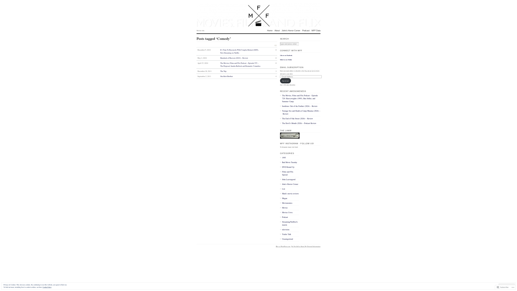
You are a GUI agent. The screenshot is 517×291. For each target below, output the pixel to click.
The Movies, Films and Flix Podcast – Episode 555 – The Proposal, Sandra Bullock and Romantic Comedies (237, 64)
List (283, 189)
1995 (284, 157)
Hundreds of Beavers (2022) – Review (237, 58)
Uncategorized (287, 239)
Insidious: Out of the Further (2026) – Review (299, 106)
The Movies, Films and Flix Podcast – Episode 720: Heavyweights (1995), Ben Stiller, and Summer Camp (300, 98)
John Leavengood (288, 179)
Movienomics (287, 203)
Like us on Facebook (286, 55)
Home (270, 30)
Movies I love (287, 212)
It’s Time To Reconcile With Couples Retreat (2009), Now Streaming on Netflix (237, 51)
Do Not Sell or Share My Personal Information (305, 246)
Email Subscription (291, 67)
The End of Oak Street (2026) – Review (297, 118)
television (285, 229)
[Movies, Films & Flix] (258, 15)
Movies (285, 207)
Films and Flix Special (287, 173)
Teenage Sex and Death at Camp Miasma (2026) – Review (301, 112)
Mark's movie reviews (290, 193)
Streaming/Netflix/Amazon (290, 223)
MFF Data (316, 30)
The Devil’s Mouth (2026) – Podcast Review (299, 123)
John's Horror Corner (290, 184)
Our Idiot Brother (237, 76)
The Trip (237, 71)
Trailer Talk (286, 234)
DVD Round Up (288, 167)
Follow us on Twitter (286, 60)
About (277, 30)
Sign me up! (285, 81)
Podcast (306, 30)
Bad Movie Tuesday (289, 162)
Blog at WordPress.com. (283, 246)
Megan (284, 198)
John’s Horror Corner (291, 30)
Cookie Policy (47, 287)
